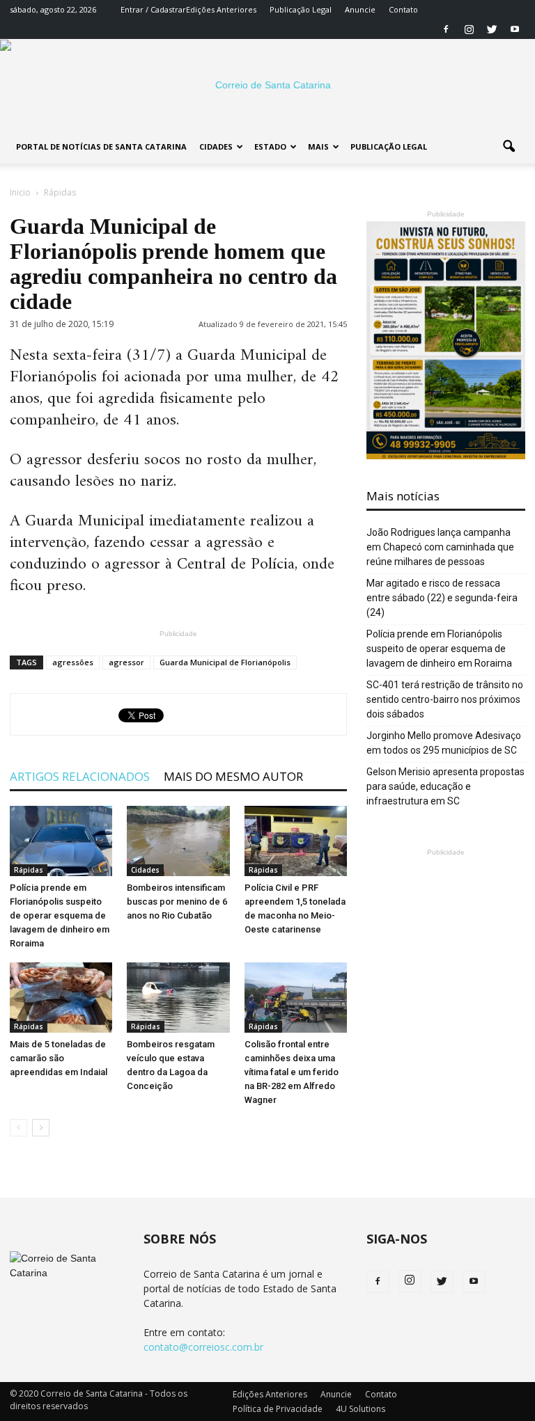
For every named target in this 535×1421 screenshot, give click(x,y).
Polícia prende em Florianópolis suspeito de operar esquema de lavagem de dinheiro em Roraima (59, 915)
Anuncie (360, 9)
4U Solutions (360, 1409)
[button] (508, 147)
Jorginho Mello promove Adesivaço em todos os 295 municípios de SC (443, 743)
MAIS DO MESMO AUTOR (233, 776)
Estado (270, 146)
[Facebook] (445, 29)
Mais (318, 146)
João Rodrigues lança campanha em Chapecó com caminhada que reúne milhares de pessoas (440, 547)
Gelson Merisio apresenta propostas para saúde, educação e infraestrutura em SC (445, 786)
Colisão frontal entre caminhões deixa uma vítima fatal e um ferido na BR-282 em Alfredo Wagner (292, 1072)
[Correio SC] (267, 85)
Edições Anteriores (221, 9)
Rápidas (28, 870)
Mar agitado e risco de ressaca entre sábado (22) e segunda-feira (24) (442, 598)
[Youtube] (514, 29)
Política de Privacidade (278, 1409)
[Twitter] (491, 29)
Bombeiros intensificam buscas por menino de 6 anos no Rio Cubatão (177, 901)
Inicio (20, 192)
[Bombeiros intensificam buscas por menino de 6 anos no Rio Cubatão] (178, 841)
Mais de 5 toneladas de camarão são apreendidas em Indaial (58, 1058)
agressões (72, 662)
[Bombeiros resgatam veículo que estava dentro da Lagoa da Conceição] (178, 997)
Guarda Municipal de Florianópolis (225, 662)
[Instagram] (468, 29)
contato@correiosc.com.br (203, 1346)
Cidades (216, 146)
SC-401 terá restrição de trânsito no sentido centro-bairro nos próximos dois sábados (444, 699)
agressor (126, 662)
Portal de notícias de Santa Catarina (101, 146)
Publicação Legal (301, 9)
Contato (403, 9)
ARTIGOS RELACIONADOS (80, 776)
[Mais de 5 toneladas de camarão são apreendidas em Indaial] (61, 997)
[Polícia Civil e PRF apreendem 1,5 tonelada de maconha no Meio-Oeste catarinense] (296, 841)
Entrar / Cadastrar (153, 9)
